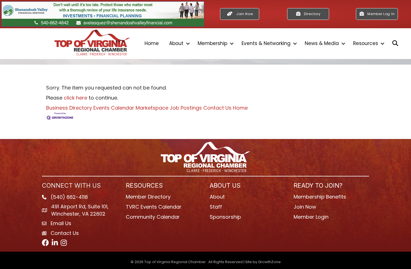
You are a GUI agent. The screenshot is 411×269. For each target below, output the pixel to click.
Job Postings (186, 107)
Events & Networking (266, 43)
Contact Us (217, 107)
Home (152, 43)
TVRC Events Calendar (153, 206)
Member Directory (148, 196)
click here (75, 97)
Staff (216, 206)
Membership (212, 43)
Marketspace (152, 107)
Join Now (305, 206)
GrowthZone (269, 262)
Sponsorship (225, 216)
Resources (365, 43)
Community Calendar (153, 216)
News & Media (322, 43)
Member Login (311, 216)
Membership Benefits (320, 196)
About (176, 43)
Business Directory (69, 107)
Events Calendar (113, 107)
